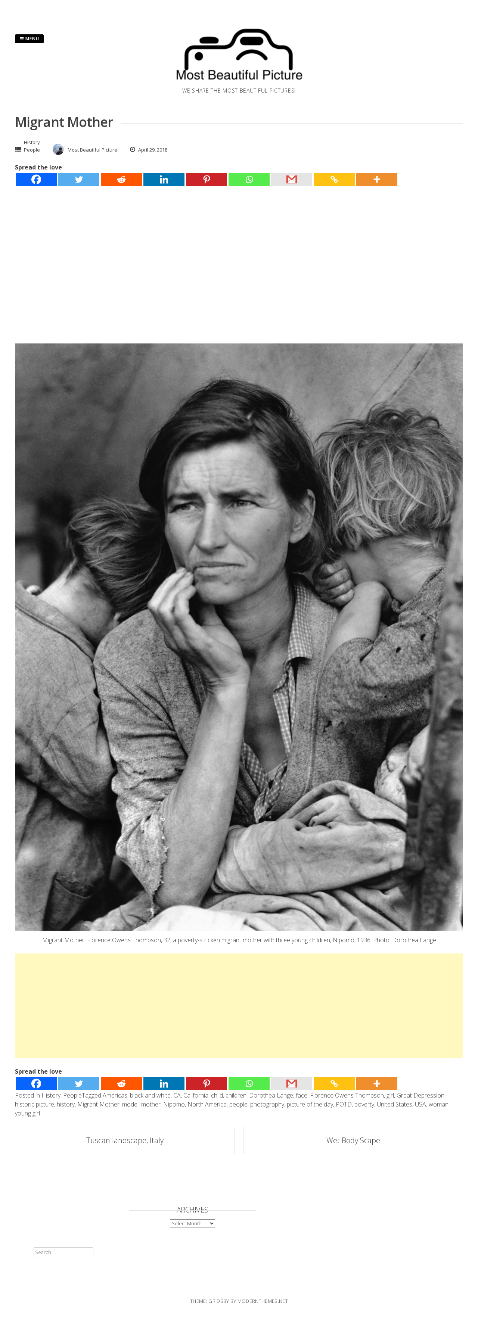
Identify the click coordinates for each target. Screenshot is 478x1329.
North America (207, 1104)
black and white (150, 1095)
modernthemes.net (263, 1301)
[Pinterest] (206, 179)
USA (420, 1104)
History (32, 142)
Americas (115, 1095)
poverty (364, 1104)
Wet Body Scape (353, 1140)
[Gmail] (291, 179)
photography (267, 1104)
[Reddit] (121, 179)
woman (438, 1104)
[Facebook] (36, 179)
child (217, 1095)
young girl (27, 1113)
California (195, 1095)
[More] (376, 179)
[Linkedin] (163, 179)
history (66, 1104)
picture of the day (310, 1104)
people (238, 1104)
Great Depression (420, 1095)
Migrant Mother (98, 1104)
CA (177, 1095)
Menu (31, 38)
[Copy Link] (334, 179)
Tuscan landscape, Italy (125, 1140)
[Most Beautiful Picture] (239, 82)
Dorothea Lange (271, 1095)
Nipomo (174, 1104)
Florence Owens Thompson (347, 1095)
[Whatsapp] (249, 179)
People (32, 149)
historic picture (34, 1104)
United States (394, 1104)
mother (151, 1104)
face (301, 1095)
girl (390, 1095)
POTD (344, 1104)
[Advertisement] (239, 251)
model (130, 1104)
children (236, 1095)
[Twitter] (78, 179)
